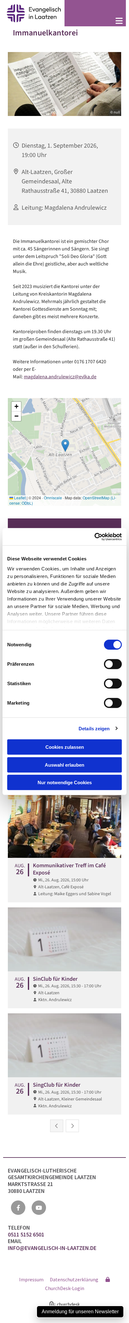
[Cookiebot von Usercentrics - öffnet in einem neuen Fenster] (94, 537)
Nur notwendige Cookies (65, 782)
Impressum (31, 1279)
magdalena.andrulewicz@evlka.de (60, 376)
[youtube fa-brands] (39, 1208)
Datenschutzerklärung (74, 1279)
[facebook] (18, 1208)
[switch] (113, 664)
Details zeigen (94, 728)
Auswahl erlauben (64, 764)
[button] (95, 21)
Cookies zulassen (64, 747)
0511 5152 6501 (26, 1234)
